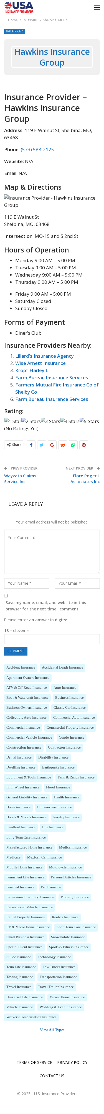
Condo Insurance (71, 737)
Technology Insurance (54, 957)
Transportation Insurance (58, 977)
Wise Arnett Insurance (40, 363)
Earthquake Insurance (58, 767)
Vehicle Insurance (19, 1007)
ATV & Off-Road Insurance (26, 688)
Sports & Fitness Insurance (69, 947)
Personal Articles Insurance (71, 877)
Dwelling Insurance (20, 767)
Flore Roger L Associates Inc (85, 478)
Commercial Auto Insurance (74, 718)
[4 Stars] (70, 421)
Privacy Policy (72, 1062)
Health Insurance (66, 797)
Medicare (13, 857)
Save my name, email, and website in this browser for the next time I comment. (46, 606)
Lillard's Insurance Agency (44, 356)
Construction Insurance (23, 747)
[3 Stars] (50, 421)
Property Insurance (75, 897)
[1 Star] (12, 421)
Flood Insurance (58, 787)
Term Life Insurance (21, 967)
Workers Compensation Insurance (31, 1017)
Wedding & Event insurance (61, 1007)
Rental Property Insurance (25, 917)
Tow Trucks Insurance (59, 967)
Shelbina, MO (14, 31)
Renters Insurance (65, 917)
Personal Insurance (20, 887)
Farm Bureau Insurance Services (51, 377)
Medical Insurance (73, 847)
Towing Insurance (19, 977)
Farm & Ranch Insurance (76, 777)
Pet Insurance (51, 887)
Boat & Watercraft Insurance (27, 698)
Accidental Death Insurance (62, 667)
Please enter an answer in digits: (35, 619)
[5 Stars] (89, 421)
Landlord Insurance (20, 827)
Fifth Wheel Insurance (22, 787)
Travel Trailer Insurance (56, 987)
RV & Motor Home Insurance (28, 927)
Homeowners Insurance (54, 807)
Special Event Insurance (24, 947)
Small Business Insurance (25, 937)
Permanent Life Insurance (25, 877)
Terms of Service (34, 1062)
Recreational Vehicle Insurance (29, 907)
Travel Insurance (18, 987)
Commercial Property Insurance (70, 727)
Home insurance (18, 807)
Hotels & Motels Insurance (26, 817)
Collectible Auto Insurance (26, 718)
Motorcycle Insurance (65, 867)
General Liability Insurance (26, 797)
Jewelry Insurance (66, 817)
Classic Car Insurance (70, 708)
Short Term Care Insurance (76, 927)
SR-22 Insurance (18, 957)
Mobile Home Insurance (24, 867)
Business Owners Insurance (26, 708)
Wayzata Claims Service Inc (20, 478)
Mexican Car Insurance (44, 857)
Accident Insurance (20, 667)
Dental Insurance (19, 757)
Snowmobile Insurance (68, 937)
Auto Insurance (65, 688)
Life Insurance (53, 827)
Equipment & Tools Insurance (28, 777)
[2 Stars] (31, 421)
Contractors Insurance (64, 747)
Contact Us (52, 1075)
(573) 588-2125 (37, 149)
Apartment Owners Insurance (27, 678)
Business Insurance (69, 698)
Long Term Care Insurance (26, 837)
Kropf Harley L (31, 370)
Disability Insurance (53, 757)
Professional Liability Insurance (30, 897)
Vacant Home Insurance (67, 997)
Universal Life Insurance (24, 997)
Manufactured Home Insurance (29, 847)
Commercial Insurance (23, 727)
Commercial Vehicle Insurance (29, 737)
